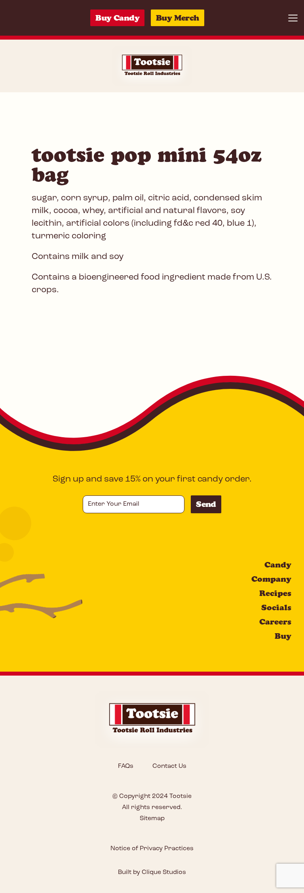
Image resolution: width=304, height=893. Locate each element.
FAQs (125, 766)
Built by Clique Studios (152, 872)
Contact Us (169, 766)
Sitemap (152, 818)
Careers (275, 622)
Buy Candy (117, 18)
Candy (277, 565)
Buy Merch (177, 18)
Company (271, 579)
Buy (283, 636)
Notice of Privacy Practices (152, 848)
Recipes (275, 593)
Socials (276, 607)
